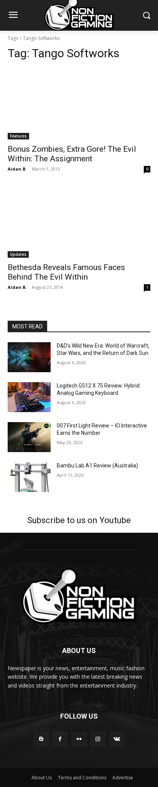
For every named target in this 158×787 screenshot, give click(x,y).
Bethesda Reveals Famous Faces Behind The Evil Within (66, 272)
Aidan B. (17, 169)
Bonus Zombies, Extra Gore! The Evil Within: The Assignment (72, 153)
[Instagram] (98, 739)
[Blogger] (41, 739)
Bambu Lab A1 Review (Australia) (97, 465)
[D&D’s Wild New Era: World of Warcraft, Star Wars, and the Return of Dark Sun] (29, 357)
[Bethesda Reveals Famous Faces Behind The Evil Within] (79, 222)
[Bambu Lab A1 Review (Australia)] (29, 477)
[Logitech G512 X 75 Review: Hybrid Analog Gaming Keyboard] (29, 397)
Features (18, 136)
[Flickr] (78, 739)
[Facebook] (60, 739)
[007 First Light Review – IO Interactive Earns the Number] (29, 437)
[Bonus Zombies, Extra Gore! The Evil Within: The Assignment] (79, 103)
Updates (18, 254)
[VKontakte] (116, 739)
